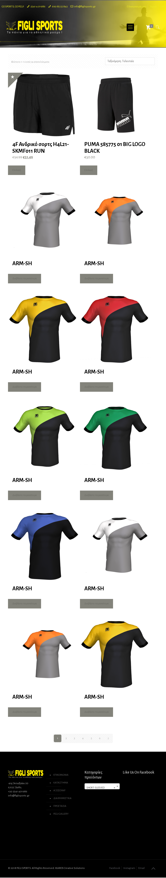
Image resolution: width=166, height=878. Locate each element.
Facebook (114, 868)
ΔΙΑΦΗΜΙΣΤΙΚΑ (62, 798)
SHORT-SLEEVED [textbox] (100, 787)
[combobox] (102, 786)
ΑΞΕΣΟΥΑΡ (59, 790)
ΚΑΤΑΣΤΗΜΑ (60, 782)
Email (141, 868)
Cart (162, 6)
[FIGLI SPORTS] (34, 27)
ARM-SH (22, 263)
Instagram (129, 868)
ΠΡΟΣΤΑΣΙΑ (59, 806)
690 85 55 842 (60, 6)
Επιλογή (16, 170)
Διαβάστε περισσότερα (24, 278)
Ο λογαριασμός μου (136, 6)
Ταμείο (153, 6)
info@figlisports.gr (85, 6)
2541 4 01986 (37, 6)
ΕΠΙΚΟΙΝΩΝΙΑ (61, 775)
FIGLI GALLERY (61, 813)
